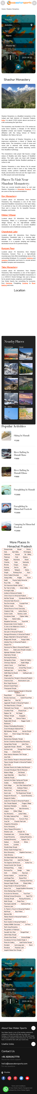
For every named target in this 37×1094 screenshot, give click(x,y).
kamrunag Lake (19, 945)
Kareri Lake (7, 793)
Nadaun (6, 842)
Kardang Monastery (10, 839)
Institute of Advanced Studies (13, 593)
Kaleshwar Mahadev (10, 806)
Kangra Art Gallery (9, 798)
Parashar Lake (19, 947)
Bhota (26, 842)
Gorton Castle (8, 613)
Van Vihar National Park (24, 785)
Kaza (28, 572)
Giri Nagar (19, 713)
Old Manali (21, 772)
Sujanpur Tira (25, 839)
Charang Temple (9, 898)
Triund (29, 577)
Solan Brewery (8, 855)
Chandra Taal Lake (20, 821)
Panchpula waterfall (10, 904)
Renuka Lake (20, 695)
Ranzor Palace (21, 718)
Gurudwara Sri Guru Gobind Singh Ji (15, 940)
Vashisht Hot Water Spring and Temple (16, 780)
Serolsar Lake (8, 749)
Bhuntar (6, 565)
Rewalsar (7, 947)
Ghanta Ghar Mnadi (10, 937)
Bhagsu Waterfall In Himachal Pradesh (16, 637)
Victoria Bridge (25, 937)
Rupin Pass (20, 901)
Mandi (26, 559)
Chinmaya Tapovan (10, 662)
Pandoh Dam (8, 788)
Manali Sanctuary (21, 790)
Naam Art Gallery (25, 660)
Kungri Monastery (9, 837)
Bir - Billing (28, 554)
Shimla (28, 549)
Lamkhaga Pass (9, 878)
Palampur (7, 557)
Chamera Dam (8, 680)
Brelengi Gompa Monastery (12, 896)
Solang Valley (8, 577)
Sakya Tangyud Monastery (12, 829)
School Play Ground (25, 668)
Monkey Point (8, 860)
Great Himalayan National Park (13, 728)
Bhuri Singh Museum (10, 683)
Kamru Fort (7, 888)
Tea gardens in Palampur (11, 929)
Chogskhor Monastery (11, 824)
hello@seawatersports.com (14, 1063)
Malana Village (8, 772)
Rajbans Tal (7, 713)
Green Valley (24, 588)
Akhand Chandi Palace (11, 686)
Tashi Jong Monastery (11, 927)
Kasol (5, 734)
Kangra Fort (7, 644)
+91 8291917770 (10, 1056)
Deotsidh (16, 842)
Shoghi (6, 572)
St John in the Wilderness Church (14, 626)
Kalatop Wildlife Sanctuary (12, 924)
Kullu (5, 552)
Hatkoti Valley (16, 619)
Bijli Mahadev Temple (10, 731)
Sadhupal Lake (8, 670)
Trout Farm (26, 893)
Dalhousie (7, 554)
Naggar (6, 559)
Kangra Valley (25, 639)
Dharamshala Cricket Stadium (13, 624)
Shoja (5, 752)
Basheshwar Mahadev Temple (13, 739)
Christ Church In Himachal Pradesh (15, 595)
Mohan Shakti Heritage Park (12, 850)
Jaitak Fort (7, 700)
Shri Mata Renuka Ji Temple (12, 705)
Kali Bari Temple (9, 598)
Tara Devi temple (9, 603)
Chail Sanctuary (9, 668)
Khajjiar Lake (8, 675)
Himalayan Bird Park (25, 598)
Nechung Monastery (10, 657)
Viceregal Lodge (9, 590)
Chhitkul (14, 873)
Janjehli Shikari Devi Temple (12, 950)
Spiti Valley (15, 552)
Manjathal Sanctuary (10, 621)
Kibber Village (9, 215)
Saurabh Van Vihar (10, 932)
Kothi (5, 873)
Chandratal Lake (9, 231)
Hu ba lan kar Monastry (11, 893)
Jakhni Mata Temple (10, 935)
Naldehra (7, 570)
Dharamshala (8, 549)
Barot (30, 945)
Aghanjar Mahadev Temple (12, 652)
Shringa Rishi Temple (24, 749)
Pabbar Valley (24, 616)
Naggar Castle (25, 721)
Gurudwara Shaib (9, 616)
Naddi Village (25, 662)
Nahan (27, 570)
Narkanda (26, 562)
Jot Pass (28, 924)
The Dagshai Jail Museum (12, 862)
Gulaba (6, 783)
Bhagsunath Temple (10, 639)
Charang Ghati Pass (26, 880)
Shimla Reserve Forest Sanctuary (14, 608)
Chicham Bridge (24, 834)
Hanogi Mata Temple (10, 744)
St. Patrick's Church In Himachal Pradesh (17, 909)
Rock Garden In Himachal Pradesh (15, 922)
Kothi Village (8, 785)
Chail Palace (22, 665)
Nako (28, 870)
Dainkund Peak (25, 904)
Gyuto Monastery (26, 795)
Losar (25, 575)
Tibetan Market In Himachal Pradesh (15, 917)
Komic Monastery (9, 826)
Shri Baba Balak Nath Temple (13, 857)
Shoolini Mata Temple (10, 847)
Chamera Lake (8, 906)
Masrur (6, 650)
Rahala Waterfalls (18, 783)
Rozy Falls (7, 583)
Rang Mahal (7, 695)
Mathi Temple (8, 901)
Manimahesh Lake (24, 680)
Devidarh (7, 945)
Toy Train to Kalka (9, 588)
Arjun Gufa (7, 765)
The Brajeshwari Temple (23, 793)
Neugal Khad (24, 932)
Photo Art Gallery (9, 942)
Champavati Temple (10, 688)
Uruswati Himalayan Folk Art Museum (16, 770)
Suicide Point (23, 875)
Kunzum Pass (8, 248)
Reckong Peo (8, 870)
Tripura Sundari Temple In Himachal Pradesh (18, 762)
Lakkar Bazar (22, 611)
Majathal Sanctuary (25, 852)
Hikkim (26, 816)
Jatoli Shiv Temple (23, 860)
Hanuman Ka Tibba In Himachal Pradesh (16, 647)
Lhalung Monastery (26, 837)
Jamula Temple (26, 731)
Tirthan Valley (8, 736)
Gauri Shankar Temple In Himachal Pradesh (17, 759)
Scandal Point (23, 603)
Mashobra (16, 559)
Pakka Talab (8, 718)
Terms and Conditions (18, 1086)
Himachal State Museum (11, 601)
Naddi (6, 580)
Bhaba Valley (27, 883)
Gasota (6, 844)
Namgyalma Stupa (10, 660)
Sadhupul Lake (27, 673)
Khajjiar (19, 577)
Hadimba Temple (9, 777)
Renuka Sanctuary (10, 698)
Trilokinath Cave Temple (11, 708)
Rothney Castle (9, 606)
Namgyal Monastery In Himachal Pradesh (17, 634)
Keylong (6, 567)
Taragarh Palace (9, 808)
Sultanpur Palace (22, 788)
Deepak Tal (21, 831)
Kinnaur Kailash (9, 875)
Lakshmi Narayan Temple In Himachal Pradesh (19, 691)
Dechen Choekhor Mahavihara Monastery (17, 741)
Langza (6, 811)
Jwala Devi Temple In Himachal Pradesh (16, 801)
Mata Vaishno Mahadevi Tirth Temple (15, 754)
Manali (19, 549)
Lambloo (16, 844)
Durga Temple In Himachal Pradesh (15, 886)
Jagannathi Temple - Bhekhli (12, 746)
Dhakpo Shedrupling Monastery (14, 726)
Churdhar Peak (8, 710)
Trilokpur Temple (9, 716)
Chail (16, 557)
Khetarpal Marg (8, 868)
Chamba (6, 562)
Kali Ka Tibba (22, 670)
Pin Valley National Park (11, 816)
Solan (16, 562)
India (3, 120)
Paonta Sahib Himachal (20, 580)
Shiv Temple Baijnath (10, 803)
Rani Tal (17, 700)
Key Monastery (9, 196)
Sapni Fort (29, 896)
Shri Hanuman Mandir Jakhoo (13, 585)
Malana (25, 557)
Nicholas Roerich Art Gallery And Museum (17, 767)
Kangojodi (22, 716)
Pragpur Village (26, 803)
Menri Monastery (9, 852)
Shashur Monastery (13, 9)
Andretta (24, 806)
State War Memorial (10, 629)
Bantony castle (22, 613)
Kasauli (17, 554)
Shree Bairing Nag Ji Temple (13, 891)
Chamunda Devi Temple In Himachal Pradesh (18, 678)
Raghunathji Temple (10, 721)
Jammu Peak (28, 708)
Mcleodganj (27, 552)
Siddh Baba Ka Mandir (11, 673)
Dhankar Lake (8, 831)
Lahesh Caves (8, 665)
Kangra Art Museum (10, 795)
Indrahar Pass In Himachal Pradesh (15, 642)
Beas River (22, 775)
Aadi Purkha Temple (25, 942)
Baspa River (23, 878)
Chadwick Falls (8, 611)
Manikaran (7, 723)
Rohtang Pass (17, 572)
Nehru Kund (7, 790)
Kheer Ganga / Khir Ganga (20, 734)
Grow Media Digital (23, 1090)
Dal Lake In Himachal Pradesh (13, 632)
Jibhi (24, 567)
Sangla (19, 870)
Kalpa (20, 868)
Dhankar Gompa (9, 819)
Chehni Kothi (16, 752)
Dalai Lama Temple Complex (22, 650)
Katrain (28, 746)
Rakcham (25, 873)
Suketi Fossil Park (26, 698)
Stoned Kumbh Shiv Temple (12, 865)
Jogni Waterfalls (9, 775)
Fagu (5, 619)
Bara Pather (19, 911)
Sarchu (16, 567)
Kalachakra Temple (10, 655)
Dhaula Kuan (22, 710)
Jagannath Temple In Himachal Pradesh (16, 703)
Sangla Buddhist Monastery (24, 888)
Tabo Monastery (9, 267)
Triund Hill (25, 621)
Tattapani (17, 570)
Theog (20, 606)
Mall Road (7, 911)
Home (4, 9)
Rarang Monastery (25, 898)
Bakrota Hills (8, 914)
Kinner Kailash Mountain (11, 575)
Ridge (17, 583)
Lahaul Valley (22, 813)
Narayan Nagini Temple (11, 883)
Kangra (16, 565)
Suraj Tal (6, 821)
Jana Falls (7, 757)
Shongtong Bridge (9, 880)
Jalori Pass (25, 744)
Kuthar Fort (28, 862)
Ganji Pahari (8, 919)
